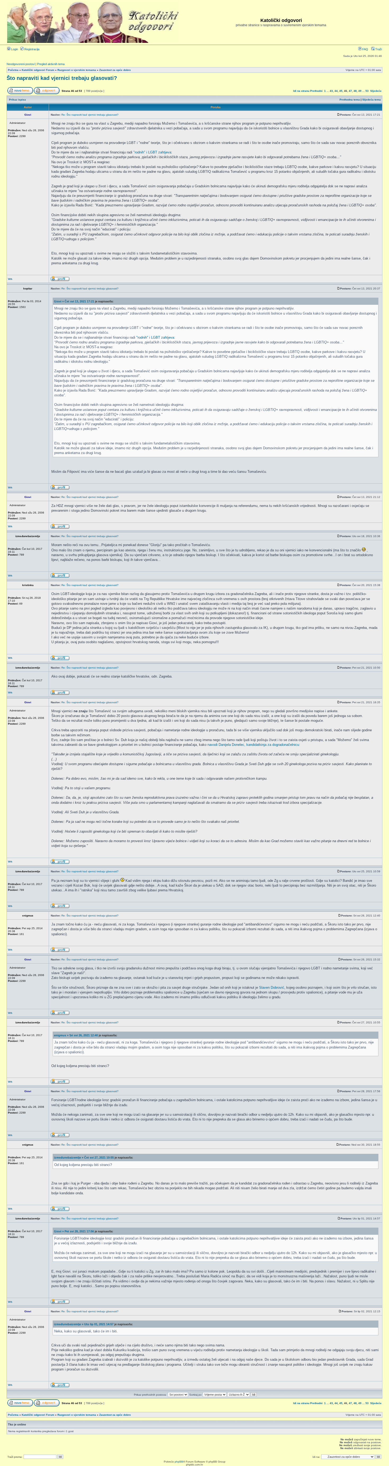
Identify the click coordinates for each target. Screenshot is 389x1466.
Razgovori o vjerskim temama (76, 70)
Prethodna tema (350, 99)
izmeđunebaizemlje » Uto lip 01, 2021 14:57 (84, 1324)
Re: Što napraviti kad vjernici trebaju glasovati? (90, 114)
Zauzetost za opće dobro (115, 70)
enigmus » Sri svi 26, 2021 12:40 (76, 1035)
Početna (13, 70)
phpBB (179, 1461)
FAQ (364, 49)
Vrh (10, 279)
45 (340, 90)
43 (331, 90)
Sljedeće (376, 90)
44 (336, 90)
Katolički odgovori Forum (38, 70)
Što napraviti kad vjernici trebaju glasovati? (62, 78)
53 (367, 90)
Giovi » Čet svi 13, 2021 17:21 (74, 301)
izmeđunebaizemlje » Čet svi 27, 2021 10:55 (84, 1157)
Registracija (31, 49)
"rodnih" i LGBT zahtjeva (152, 152)
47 (350, 90)
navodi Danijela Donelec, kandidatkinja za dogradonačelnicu (253, 745)
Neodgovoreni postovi (21, 64)
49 (359, 90)
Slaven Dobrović (271, 988)
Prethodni (316, 90)
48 (355, 90)
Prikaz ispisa (17, 99)
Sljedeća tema (371, 99)
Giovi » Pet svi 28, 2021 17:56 (74, 1231)
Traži (378, 49)
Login (14, 49)
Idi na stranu (301, 90)
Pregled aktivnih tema (51, 64)
